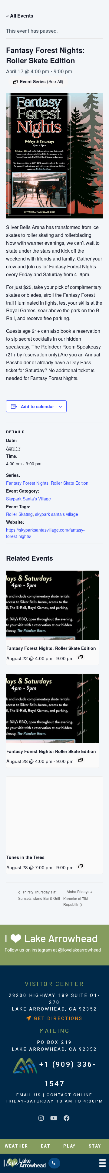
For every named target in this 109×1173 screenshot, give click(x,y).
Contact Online (70, 1094)
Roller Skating (19, 514)
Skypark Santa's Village (28, 499)
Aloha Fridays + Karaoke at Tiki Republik (77, 898)
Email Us (28, 1094)
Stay (95, 1146)
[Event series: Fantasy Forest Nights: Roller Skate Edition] (80, 657)
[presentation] (52, 605)
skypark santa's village (56, 514)
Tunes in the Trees (25, 857)
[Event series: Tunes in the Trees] (80, 866)
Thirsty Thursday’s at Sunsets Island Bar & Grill (39, 895)
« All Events (19, 15)
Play (69, 1146)
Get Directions (57, 1018)
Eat (45, 1146)
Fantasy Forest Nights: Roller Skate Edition (47, 483)
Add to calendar (37, 406)
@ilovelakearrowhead (79, 950)
